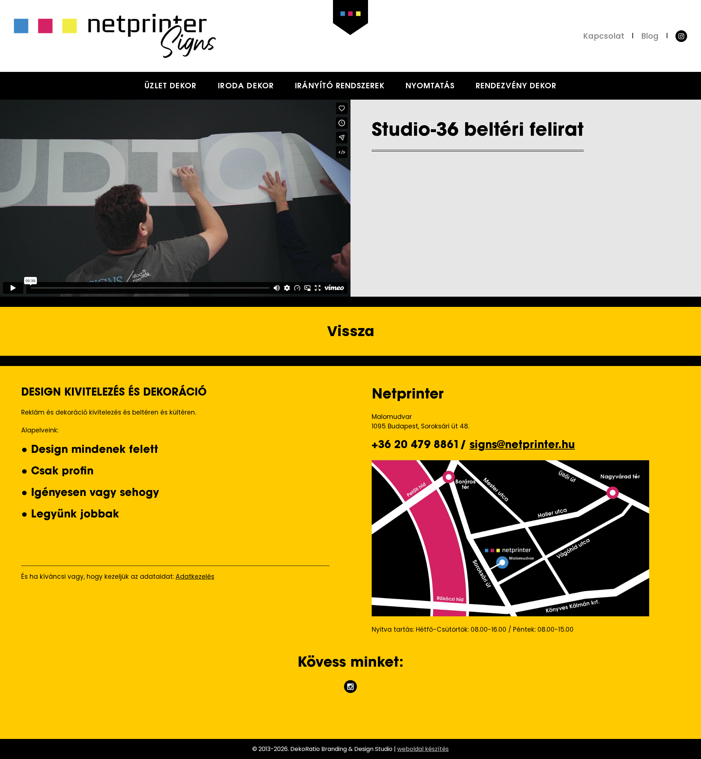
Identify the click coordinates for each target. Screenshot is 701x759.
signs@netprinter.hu (522, 445)
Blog (650, 36)
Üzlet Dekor (171, 86)
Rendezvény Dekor (516, 86)
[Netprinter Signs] (182, 36)
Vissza (350, 331)
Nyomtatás (430, 86)
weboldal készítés (423, 749)
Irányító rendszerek (339, 86)
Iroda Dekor (246, 86)
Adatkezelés (195, 576)
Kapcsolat (603, 36)
